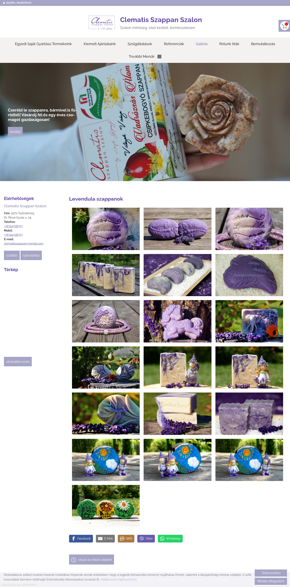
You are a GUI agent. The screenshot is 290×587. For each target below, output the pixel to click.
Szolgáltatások (140, 44)
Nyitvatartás (31, 255)
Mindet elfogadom (270, 581)
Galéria (202, 44)
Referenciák (174, 44)
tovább (15, 129)
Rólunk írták (229, 44)
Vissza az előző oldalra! (95, 560)
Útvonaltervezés (18, 362)
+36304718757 (13, 226)
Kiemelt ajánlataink (100, 44)
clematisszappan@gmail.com (23, 243)
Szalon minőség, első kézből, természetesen (161, 23)
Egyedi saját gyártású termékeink (43, 44)
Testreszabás (271, 573)
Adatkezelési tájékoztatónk (118, 579)
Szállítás (12, 255)
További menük (141, 56)
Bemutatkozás (263, 44)
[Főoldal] (102, 23)
